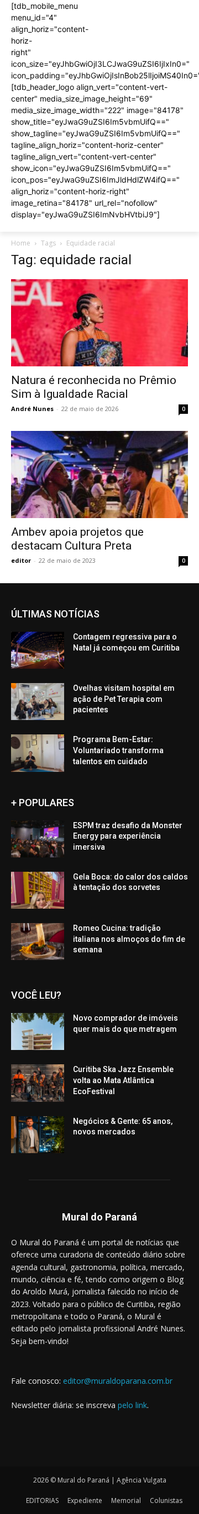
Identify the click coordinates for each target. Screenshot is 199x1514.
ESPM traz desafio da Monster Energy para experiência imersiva (127, 836)
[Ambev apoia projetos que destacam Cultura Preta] (99, 474)
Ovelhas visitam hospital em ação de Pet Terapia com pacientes (124, 699)
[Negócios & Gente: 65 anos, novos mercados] (37, 1134)
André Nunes (32, 408)
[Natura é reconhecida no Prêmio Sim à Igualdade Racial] (99, 322)
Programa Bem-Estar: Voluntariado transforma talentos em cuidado (118, 750)
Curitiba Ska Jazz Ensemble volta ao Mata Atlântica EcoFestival (123, 1080)
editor (21, 560)
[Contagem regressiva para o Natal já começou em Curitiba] (37, 650)
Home (20, 243)
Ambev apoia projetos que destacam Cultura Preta (77, 538)
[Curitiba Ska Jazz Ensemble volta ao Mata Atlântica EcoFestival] (37, 1082)
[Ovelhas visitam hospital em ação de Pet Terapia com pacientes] (37, 701)
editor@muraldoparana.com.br (117, 1381)
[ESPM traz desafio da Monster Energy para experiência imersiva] (37, 838)
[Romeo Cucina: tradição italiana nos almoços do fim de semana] (37, 941)
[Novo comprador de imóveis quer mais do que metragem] (37, 1031)
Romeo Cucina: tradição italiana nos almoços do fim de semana (129, 939)
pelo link (132, 1405)
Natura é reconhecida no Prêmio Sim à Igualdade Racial (93, 387)
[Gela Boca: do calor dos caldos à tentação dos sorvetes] (37, 890)
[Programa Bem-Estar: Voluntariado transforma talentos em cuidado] (37, 752)
